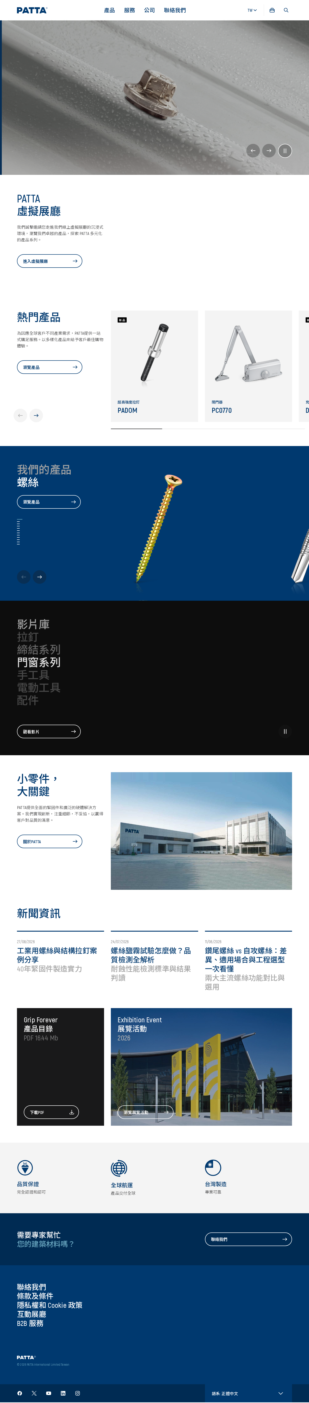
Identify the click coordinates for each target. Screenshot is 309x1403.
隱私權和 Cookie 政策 (50, 1305)
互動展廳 (31, 1314)
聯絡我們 (175, 10)
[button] (286, 10)
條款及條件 (35, 1295)
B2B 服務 (30, 1323)
